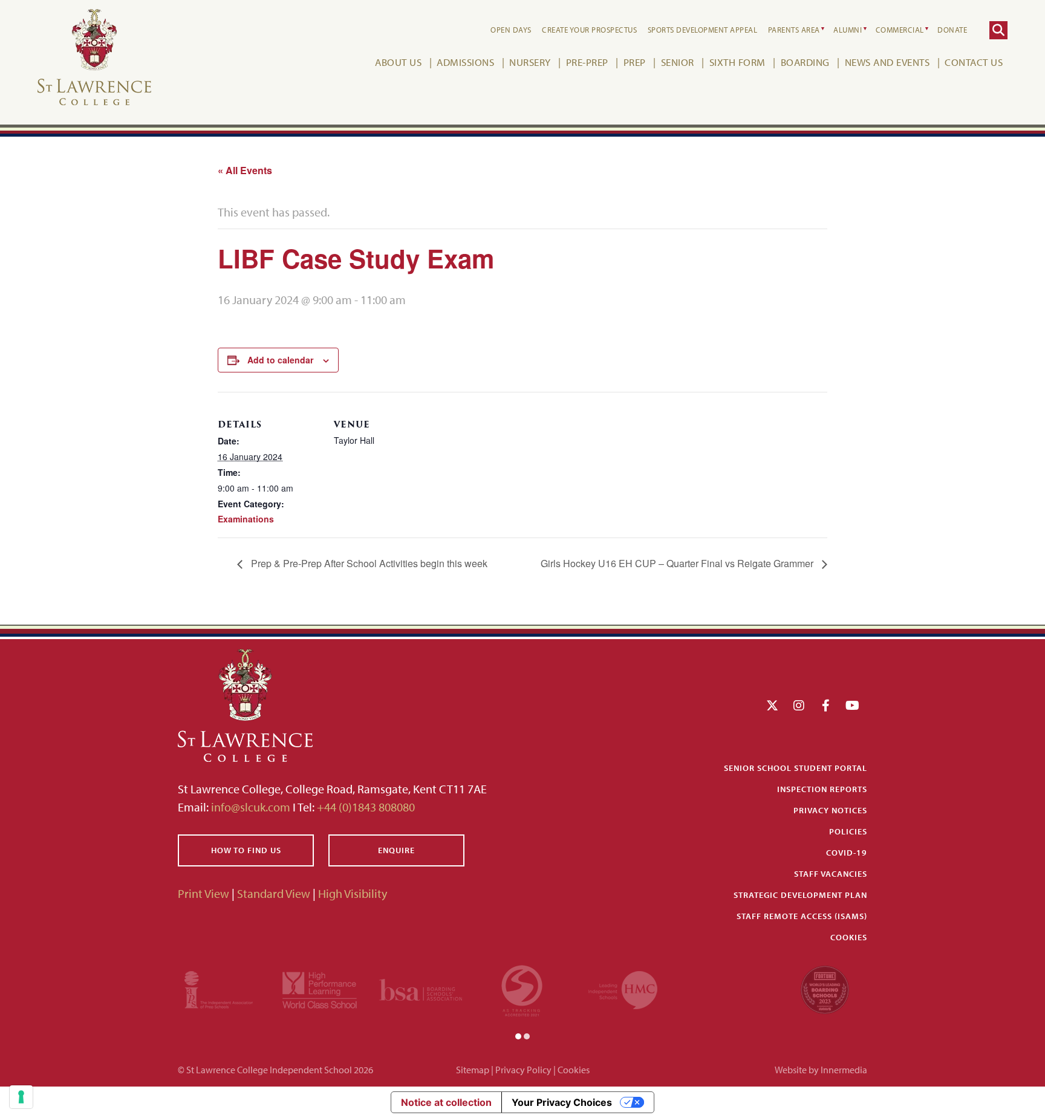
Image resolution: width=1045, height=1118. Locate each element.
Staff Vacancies (830, 873)
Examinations (246, 519)
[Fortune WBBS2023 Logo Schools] (825, 988)
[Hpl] (319, 988)
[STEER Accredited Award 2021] (522, 988)
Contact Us (974, 62)
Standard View (273, 893)
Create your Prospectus (589, 29)
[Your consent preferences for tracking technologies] (21, 1096)
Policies (848, 831)
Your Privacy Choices (562, 1102)
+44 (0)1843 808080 (364, 806)
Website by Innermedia (821, 1070)
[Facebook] (826, 705)
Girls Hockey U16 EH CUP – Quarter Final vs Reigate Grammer (678, 563)
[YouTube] (852, 705)
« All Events (245, 170)
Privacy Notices (830, 810)
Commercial (900, 29)
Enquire (396, 850)
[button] (518, 1035)
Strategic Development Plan (800, 894)
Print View (203, 893)
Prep (634, 62)
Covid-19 (846, 852)
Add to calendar (280, 360)
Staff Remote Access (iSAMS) (802, 916)
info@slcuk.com (250, 806)
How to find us (246, 850)
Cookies (848, 937)
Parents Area (794, 29)
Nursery (530, 62)
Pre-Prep (587, 62)
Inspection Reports (822, 789)
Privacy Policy (523, 1070)
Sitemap (472, 1070)
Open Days (511, 29)
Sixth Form (737, 62)
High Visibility (352, 893)
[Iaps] (218, 988)
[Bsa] (420, 988)
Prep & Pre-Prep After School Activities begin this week (368, 563)
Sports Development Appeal (703, 29)
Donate (952, 29)
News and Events (887, 62)
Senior (677, 62)
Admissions (465, 62)
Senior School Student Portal (795, 767)
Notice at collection (446, 1102)
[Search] (998, 30)
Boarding (805, 62)
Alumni (847, 29)
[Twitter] (772, 705)
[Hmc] (622, 988)
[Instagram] (798, 705)
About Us (398, 62)
